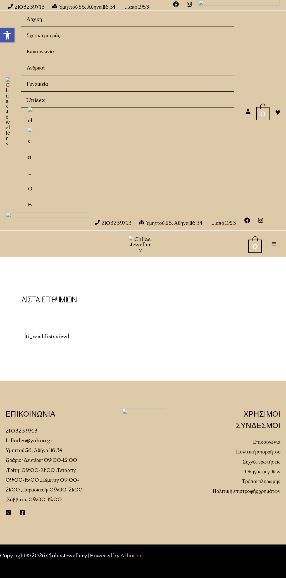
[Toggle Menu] (221, 67)
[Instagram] (260, 221)
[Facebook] (247, 221)
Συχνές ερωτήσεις (261, 461)
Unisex (36, 99)
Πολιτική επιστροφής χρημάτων (246, 490)
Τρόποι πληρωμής (261, 481)
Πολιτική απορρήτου (258, 451)
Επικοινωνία (40, 51)
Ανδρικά (36, 67)
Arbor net (132, 555)
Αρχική (34, 18)
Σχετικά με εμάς (43, 35)
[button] (7, 35)
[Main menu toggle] (273, 243)
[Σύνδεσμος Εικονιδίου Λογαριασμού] (248, 111)
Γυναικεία (37, 83)
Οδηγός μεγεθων (262, 471)
